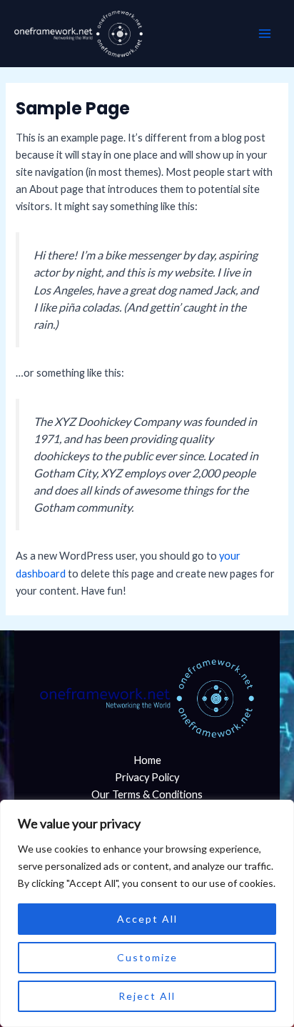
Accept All (147, 919)
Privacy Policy (147, 777)
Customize (147, 957)
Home (147, 760)
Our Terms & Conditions (147, 794)
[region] (147, 913)
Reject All (147, 996)
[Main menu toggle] (265, 34)
